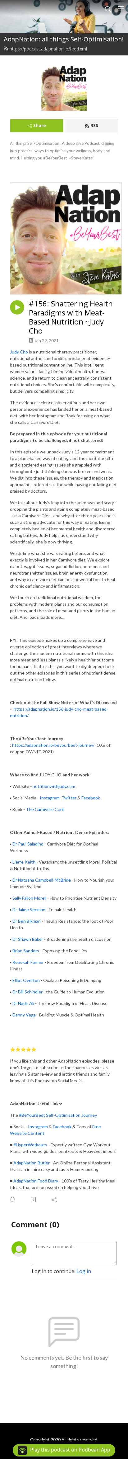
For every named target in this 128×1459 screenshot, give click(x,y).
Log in (83, 1271)
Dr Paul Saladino (27, 843)
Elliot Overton (26, 980)
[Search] (108, 8)
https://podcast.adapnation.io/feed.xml (48, 49)
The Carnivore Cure (45, 809)
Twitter (69, 797)
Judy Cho (19, 351)
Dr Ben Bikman (26, 921)
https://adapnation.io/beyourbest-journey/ (53, 745)
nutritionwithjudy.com (54, 786)
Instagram (50, 797)
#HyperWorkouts (30, 1144)
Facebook (90, 797)
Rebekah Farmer (28, 962)
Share (39, 125)
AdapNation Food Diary (35, 1180)
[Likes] (12, 1199)
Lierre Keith (23, 862)
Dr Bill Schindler (27, 991)
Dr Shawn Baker (27, 939)
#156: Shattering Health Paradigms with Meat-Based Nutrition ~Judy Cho (71, 317)
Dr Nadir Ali (23, 1003)
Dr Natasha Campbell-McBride (41, 880)
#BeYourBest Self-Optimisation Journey (58, 1115)
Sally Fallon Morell (29, 898)
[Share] (54, 1199)
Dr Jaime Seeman (29, 909)
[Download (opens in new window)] (33, 1199)
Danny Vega (24, 1014)
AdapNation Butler (31, 1162)
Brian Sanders (25, 950)
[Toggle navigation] (121, 9)
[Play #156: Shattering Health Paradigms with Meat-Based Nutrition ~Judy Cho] (17, 307)
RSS (94, 125)
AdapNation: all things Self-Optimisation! (64, 39)
